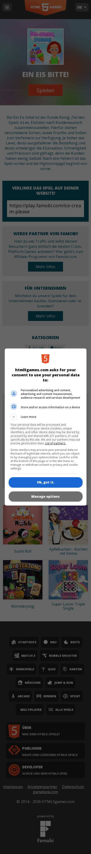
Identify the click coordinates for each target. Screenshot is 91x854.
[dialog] (46, 427)
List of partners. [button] (55, 443)
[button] (45, 417)
